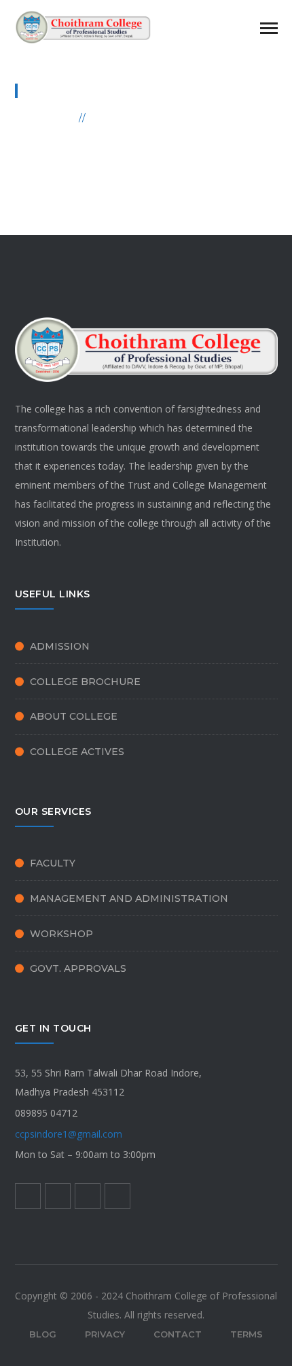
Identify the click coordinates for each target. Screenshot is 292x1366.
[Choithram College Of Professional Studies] (83, 26)
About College (73, 716)
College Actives (77, 752)
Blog (42, 1334)
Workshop (61, 934)
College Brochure (85, 682)
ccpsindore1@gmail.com (68, 1133)
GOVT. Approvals (78, 968)
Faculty (52, 863)
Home (56, 117)
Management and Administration (129, 898)
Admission (60, 646)
